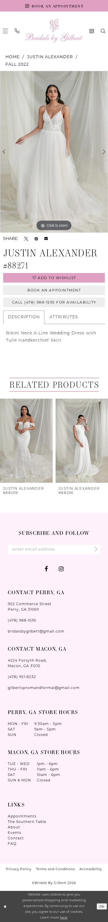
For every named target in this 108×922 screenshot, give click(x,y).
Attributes (64, 317)
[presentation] (26, 441)
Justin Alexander (50, 56)
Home (12, 56)
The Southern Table (27, 821)
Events (14, 832)
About (14, 827)
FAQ (12, 843)
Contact (16, 838)
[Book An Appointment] (91, 31)
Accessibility (90, 869)
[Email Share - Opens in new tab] (46, 238)
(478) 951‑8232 (22, 677)
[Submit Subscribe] (94, 549)
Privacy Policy (18, 869)
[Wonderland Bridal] (54, 31)
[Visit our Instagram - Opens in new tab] (61, 568)
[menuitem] (17, 31)
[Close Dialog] (5, 906)
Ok (102, 906)
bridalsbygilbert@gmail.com (36, 631)
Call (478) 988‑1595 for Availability (54, 302)
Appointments (22, 816)
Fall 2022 (17, 64)
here (63, 917)
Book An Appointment (54, 290)
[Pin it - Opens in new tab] (36, 238)
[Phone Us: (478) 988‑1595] (17, 31)
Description (24, 317)
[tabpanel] (54, 151)
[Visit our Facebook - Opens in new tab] (46, 568)
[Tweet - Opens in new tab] (26, 238)
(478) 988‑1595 (22, 620)
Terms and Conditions (55, 869)
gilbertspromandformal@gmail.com (44, 688)
